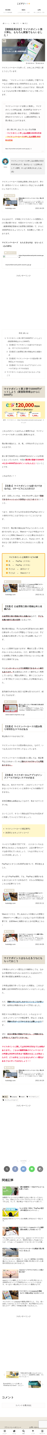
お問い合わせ (34, 1427)
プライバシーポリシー (12, 1427)
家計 (6, 1097)
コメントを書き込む (23, 1405)
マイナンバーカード (11, 1100)
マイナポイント (34, 1097)
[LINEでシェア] (32, 1169)
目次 (20, 333)
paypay (14, 1097)
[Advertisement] (23, 300)
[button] (40, 1169)
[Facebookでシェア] (15, 1169)
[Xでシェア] (7, 1169)
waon (23, 1097)
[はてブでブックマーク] (23, 1169)
